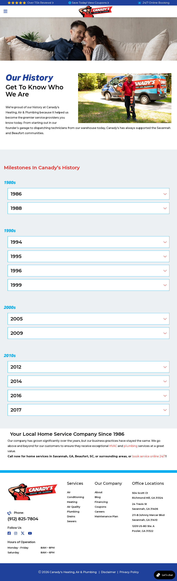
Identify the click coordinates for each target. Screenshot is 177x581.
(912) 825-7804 (23, 518)
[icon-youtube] (30, 533)
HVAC (113, 446)
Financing (101, 502)
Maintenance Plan (106, 516)
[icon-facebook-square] (9, 533)
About (99, 492)
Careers (100, 511)
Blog (98, 497)
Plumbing (73, 511)
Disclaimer (108, 572)
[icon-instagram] (16, 533)
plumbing (131, 446)
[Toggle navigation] (5, 11)
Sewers (71, 521)
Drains (71, 516)
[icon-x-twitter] (23, 533)
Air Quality (73, 506)
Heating (72, 502)
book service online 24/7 (149, 456)
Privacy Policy (129, 572)
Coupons (100, 506)
